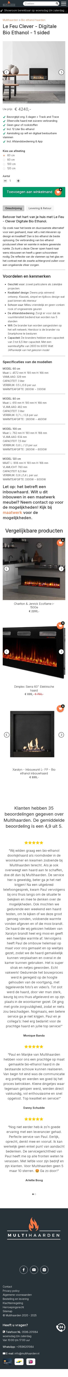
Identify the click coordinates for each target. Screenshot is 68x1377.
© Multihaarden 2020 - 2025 (20, 1315)
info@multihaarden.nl (27, 1353)
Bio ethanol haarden (33, 19)
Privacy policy (11, 1290)
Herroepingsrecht (13, 1307)
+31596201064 (25, 1346)
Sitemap (7, 1311)
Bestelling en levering (16, 1298)
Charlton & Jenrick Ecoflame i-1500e (34, 539)
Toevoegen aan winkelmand (29, 192)
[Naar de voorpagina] (34, 1237)
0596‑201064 (30, 1331)
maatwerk (12, 512)
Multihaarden (10, 19)
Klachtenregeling (13, 1303)
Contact (7, 1286)
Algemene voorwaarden (17, 1294)
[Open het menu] (63, 3)
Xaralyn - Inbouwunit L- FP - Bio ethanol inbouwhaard (34, 707)
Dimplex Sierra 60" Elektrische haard (34, 622)
